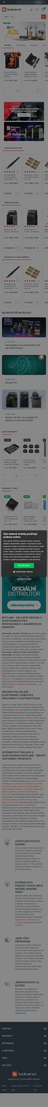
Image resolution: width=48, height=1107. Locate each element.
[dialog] (24, 553)
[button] (24, 571)
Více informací (34, 560)
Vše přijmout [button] (24, 566)
